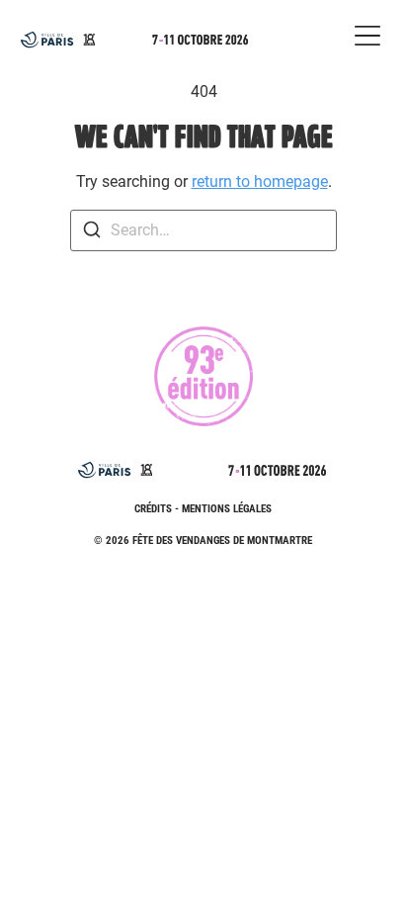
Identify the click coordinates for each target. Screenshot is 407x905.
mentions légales (227, 508)
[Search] (92, 233)
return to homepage (260, 181)
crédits (153, 508)
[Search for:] (203, 230)
